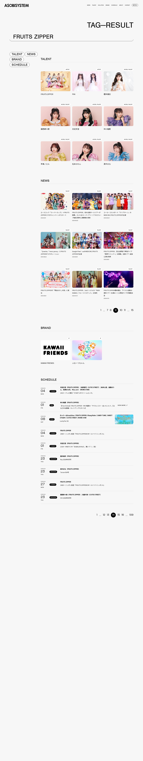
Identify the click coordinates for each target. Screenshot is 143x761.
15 (132, 310)
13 (108, 515)
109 (131, 515)
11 (125, 310)
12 (104, 515)
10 (121, 310)
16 (123, 515)
